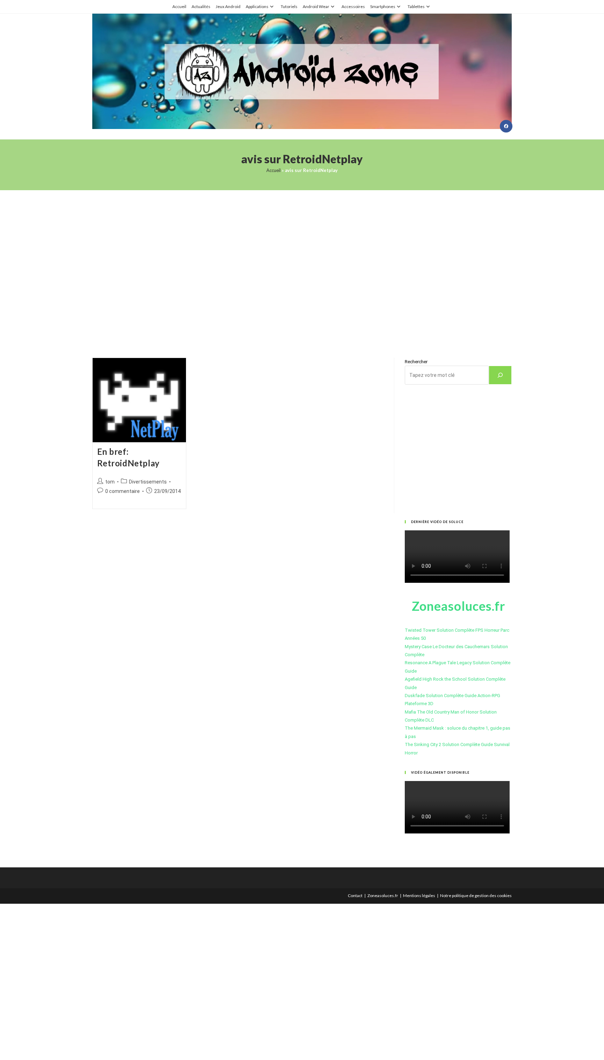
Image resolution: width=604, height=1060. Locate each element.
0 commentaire (122, 491)
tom (110, 482)
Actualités (201, 6)
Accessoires (353, 6)
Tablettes (416, 6)
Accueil (179, 6)
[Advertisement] (302, 265)
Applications (257, 6)
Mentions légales (419, 895)
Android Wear (316, 6)
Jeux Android (228, 6)
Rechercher (416, 361)
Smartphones (382, 6)
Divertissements (148, 482)
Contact (355, 895)
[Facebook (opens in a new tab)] (506, 126)
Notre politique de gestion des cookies (476, 895)
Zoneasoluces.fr (382, 895)
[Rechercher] (500, 375)
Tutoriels (289, 6)
